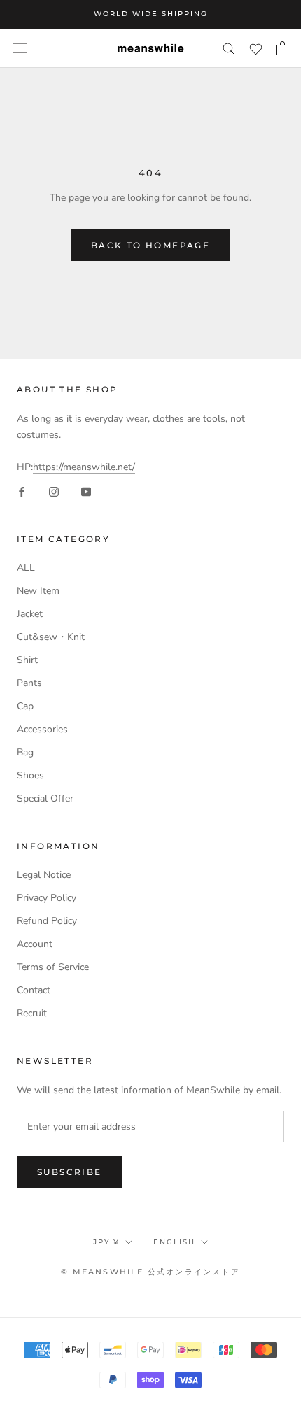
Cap (25, 706)
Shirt (27, 660)
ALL (26, 567)
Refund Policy (47, 920)
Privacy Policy (46, 897)
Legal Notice (44, 874)
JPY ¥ (106, 1241)
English (174, 1241)
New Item (38, 590)
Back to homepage (150, 245)
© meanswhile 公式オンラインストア (150, 1272)
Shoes (30, 775)
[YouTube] (86, 491)
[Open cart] (282, 48)
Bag (25, 752)
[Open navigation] (20, 48)
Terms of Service (53, 967)
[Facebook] (22, 491)
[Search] (229, 48)
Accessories (42, 729)
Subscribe (69, 1172)
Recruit (32, 1013)
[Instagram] (54, 491)
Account (34, 944)
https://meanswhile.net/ (84, 467)
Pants (29, 683)
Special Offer (45, 798)
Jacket (30, 613)
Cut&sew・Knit (51, 637)
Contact (33, 990)
